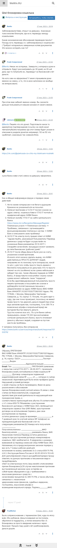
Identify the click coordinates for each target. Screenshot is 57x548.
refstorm (10, 120)
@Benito (5, 66)
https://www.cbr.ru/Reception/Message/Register (28, 223)
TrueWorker (11, 511)
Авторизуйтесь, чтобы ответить (41, 18)
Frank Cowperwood (14, 62)
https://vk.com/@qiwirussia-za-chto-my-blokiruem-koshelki (28, 153)
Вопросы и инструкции (16, 17)
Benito (9, 26)
